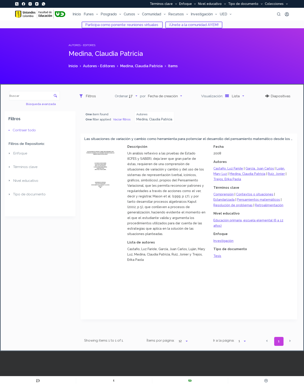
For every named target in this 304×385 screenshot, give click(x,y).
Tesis (217, 256)
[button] (267, 340)
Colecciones (274, 4)
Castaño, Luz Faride (228, 168)
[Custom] (38, 380)
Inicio (77, 14)
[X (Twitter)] (16, 4)
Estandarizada (224, 199)
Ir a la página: (223, 340)
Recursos (176, 14)
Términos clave (161, 4)
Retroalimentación (269, 205)
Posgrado (109, 14)
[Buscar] (278, 14)
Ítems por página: (160, 340)
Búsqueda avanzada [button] (41, 104)
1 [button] (279, 341)
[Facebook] (23, 4)
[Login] (287, 14)
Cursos (129, 14)
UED (223, 14)
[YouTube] (37, 4)
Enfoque (185, 4)
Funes (89, 14)
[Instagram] (30, 4)
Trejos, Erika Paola (227, 179)
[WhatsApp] (43, 4)
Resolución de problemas (233, 205)
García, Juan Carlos (259, 168)
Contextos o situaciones (254, 194)
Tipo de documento (243, 4)
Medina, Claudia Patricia (247, 174)
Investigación (202, 14)
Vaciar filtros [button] (122, 119)
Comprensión (223, 194)
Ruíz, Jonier (276, 174)
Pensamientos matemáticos (258, 199)
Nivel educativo (210, 4)
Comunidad (151, 14)
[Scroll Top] (266, 380)
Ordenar (121, 96)
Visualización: (212, 96)
